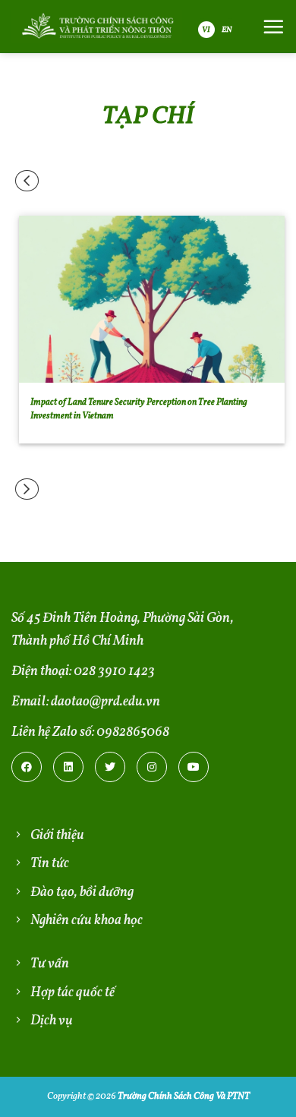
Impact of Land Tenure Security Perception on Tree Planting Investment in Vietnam (138, 409)
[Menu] (273, 26)
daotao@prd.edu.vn (105, 702)
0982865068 (132, 732)
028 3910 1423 (114, 671)
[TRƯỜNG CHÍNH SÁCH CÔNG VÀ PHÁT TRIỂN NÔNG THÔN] (96, 26)
